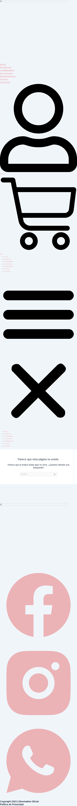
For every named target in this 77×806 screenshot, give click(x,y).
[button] (38, 352)
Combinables (7, 70)
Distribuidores (8, 76)
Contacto (5, 82)
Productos (5, 67)
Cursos (4, 79)
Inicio (3, 64)
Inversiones (6, 73)
